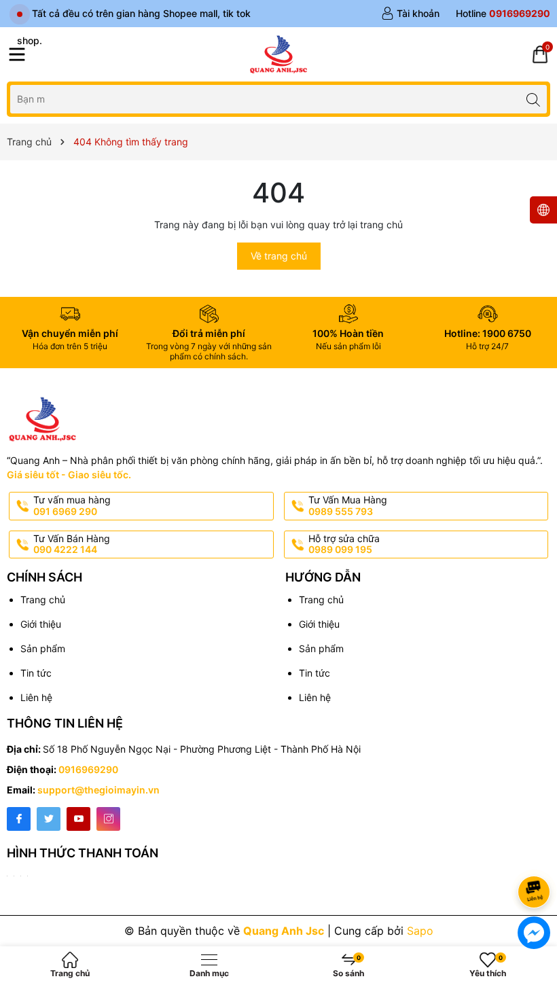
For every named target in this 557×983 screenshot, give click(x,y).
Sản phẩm (42, 648)
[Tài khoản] (410, 13)
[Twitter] (48, 819)
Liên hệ (36, 697)
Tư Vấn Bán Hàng (71, 544)
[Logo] (278, 54)
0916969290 (88, 769)
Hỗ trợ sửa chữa (344, 544)
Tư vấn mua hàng (72, 505)
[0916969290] (503, 13)
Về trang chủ (279, 256)
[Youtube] (78, 819)
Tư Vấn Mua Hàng (347, 505)
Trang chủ (42, 599)
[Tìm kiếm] (532, 98)
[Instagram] (108, 819)
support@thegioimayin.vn (98, 790)
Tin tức (36, 673)
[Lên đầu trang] (536, 856)
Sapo (420, 930)
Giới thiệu (40, 624)
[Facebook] (19, 819)
